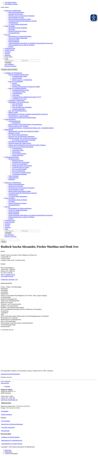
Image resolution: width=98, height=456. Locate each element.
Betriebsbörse (16, 122)
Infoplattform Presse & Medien (17, 28)
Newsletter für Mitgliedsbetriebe (18, 141)
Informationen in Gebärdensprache (11, 440)
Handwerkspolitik (13, 40)
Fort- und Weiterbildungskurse (17, 110)
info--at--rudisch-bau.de (8, 274)
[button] (5, 7)
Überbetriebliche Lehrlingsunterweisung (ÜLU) (26, 97)
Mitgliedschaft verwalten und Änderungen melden (23, 131)
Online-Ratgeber (13, 177)
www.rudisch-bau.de (7, 276)
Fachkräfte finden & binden (20, 167)
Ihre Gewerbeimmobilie (19, 169)
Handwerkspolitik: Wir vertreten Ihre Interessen (22, 138)
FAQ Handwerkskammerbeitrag (18, 135)
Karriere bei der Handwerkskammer (12, 424)
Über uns (7, 34)
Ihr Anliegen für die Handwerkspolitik (23, 140)
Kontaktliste (4, 411)
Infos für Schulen (17, 105)
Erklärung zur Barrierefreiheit (10, 437)
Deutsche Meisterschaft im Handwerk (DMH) (26, 86)
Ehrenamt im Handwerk (15, 14)
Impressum (8, 450)
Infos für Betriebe (17, 104)
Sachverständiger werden (16, 17)
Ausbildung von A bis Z (19, 98)
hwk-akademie (5, 421)
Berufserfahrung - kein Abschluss (18, 116)
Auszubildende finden (19, 92)
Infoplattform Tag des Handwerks (18, 102)
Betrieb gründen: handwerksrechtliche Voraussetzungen (25, 124)
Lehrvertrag (15, 95)
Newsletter (11, 29)
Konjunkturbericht (14, 33)
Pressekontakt (5, 430)
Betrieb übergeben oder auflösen (22, 165)
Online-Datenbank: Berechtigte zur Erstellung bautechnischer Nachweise (30, 43)
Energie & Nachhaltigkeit (20, 164)
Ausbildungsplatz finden (19, 76)
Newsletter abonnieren (8, 427)
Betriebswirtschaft (17, 160)
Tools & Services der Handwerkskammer (20, 147)
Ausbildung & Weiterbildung (13, 73)
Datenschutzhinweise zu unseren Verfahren (21, 45)
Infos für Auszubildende (15, 81)
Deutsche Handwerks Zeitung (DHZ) (19, 143)
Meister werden (13, 112)
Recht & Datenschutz (18, 171)
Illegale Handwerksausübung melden (19, 19)
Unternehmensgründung (19, 174)
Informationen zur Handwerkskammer (19, 36)
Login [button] (6, 58)
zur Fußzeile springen (11, 4)
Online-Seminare (13, 176)
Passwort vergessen (10, 66)
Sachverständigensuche (19, 153)
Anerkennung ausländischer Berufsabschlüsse (22, 117)
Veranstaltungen (13, 22)
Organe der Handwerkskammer (17, 38)
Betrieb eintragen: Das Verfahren (18, 126)
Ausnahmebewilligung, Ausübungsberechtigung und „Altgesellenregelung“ (31, 128)
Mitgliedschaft (9, 129)
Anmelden (8, 62)
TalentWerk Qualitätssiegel (16, 100)
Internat (14, 83)
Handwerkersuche (17, 155)
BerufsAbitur (16, 85)
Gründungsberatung (14, 121)
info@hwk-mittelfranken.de (9, 400)
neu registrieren (9, 64)
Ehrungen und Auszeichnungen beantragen (21, 16)
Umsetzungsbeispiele (18, 109)
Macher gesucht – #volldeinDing (22, 80)
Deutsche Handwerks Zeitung (17, 31)
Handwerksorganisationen (16, 12)
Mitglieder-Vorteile (14, 133)
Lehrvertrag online (17, 150)
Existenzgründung (10, 119)
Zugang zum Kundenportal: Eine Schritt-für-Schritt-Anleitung (27, 145)
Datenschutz (8, 452)
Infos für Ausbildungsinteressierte (18, 74)
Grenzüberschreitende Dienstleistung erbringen (22, 21)
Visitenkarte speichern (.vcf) (9, 279)
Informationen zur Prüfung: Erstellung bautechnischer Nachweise (28, 114)
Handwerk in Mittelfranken (13, 10)
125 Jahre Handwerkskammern (17, 24)
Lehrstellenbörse (17, 78)
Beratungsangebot (13, 159)
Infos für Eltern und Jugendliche (22, 107)
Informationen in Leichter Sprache (12, 443)
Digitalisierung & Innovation (21, 162)
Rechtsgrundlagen (13, 41)
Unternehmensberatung (12, 157)
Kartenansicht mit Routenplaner (10, 374)
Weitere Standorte (6, 414)
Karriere (10, 46)
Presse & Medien (10, 26)
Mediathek (11, 179)
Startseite (7, 386)
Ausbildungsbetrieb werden (20, 90)
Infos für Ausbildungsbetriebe (17, 88)
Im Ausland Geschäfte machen (21, 172)
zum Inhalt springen (11, 2)
